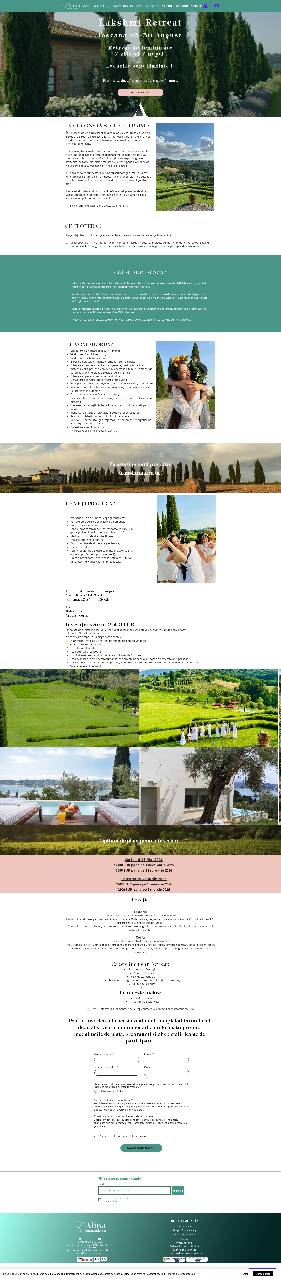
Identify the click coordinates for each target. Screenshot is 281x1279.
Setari (245, 1273)
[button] (202, 565)
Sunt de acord (263, 1273)
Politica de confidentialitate (181, 1273)
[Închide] (277, 1273)
